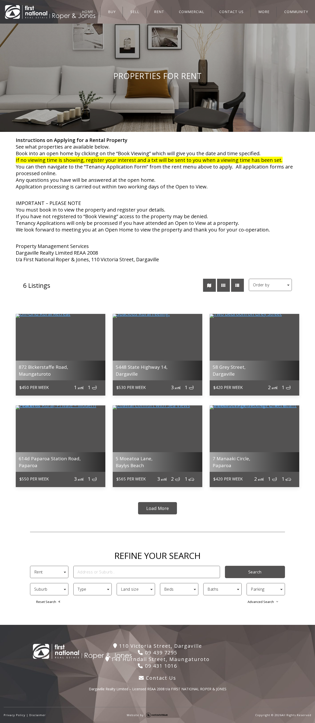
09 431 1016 (160, 665)
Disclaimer (37, 715)
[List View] (237, 285)
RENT (159, 11)
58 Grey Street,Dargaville (229, 370)
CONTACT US (231, 11)
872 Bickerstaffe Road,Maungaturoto (43, 370)
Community (296, 11)
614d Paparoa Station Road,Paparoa (50, 461)
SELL (134, 11)
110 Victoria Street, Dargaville (159, 646)
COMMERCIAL (191, 11)
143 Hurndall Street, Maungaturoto (160, 659)
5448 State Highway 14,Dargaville (142, 370)
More (263, 11)
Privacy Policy (14, 715)
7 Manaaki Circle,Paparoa (231, 461)
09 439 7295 (160, 652)
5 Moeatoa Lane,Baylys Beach (134, 461)
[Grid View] (223, 285)
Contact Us (160, 678)
